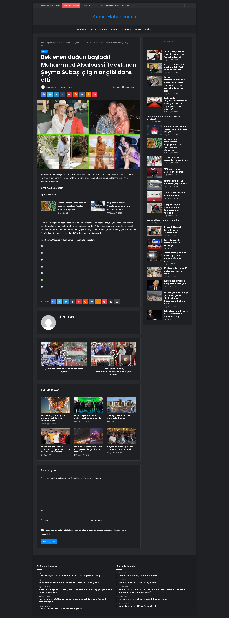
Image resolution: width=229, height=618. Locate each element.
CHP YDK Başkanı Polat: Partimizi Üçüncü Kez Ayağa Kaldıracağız (175, 54)
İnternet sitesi (96, 520)
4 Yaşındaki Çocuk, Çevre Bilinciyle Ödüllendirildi (173, 230)
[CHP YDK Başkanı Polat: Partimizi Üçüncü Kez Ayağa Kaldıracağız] (154, 55)
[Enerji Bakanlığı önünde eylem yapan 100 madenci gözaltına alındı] (154, 256)
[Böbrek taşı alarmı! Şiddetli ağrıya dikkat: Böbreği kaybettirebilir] (55, 405)
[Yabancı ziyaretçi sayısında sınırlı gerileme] (154, 161)
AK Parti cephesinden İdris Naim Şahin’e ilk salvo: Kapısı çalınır (174, 67)
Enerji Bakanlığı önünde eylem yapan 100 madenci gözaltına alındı (175, 256)
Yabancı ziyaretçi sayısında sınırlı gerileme (176, 158)
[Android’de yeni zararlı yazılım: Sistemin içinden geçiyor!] (154, 130)
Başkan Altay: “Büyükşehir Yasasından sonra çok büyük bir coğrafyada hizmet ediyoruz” (175, 103)
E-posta (45, 520)
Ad (43, 510)
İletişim (148, 29)
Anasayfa (81, 29)
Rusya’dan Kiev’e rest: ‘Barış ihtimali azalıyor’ (175, 282)
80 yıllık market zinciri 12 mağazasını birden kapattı (175, 271)
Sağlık (114, 29)
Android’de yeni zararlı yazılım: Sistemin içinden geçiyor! (176, 129)
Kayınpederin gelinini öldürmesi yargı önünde (175, 182)
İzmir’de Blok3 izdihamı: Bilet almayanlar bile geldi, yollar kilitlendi (88, 449)
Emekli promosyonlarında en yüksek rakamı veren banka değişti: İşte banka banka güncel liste (120, 6)
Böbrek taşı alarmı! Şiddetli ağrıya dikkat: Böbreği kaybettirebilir (54, 418)
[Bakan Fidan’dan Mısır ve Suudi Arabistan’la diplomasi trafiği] (154, 315)
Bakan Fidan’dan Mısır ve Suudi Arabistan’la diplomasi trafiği (176, 314)
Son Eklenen (167, 41)
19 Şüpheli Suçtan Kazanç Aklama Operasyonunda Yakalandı (172, 208)
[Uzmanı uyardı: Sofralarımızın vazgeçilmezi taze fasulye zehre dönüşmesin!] (48, 206)
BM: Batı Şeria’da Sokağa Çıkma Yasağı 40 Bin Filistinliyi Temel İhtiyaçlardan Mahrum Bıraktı (176, 298)
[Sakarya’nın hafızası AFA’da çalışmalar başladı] (121, 405)
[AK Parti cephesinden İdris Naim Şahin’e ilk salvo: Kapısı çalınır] (154, 68)
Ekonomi (103, 29)
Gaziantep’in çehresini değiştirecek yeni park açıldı (88, 416)
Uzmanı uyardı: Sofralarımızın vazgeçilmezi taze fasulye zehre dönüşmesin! (72, 206)
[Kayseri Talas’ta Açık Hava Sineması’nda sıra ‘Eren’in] (121, 436)
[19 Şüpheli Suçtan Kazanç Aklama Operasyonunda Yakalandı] (154, 208)
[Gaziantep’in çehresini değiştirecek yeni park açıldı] (88, 405)
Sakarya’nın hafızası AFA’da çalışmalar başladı (120, 416)
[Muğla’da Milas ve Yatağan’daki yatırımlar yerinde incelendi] (98, 206)
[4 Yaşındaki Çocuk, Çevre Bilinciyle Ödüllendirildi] (154, 231)
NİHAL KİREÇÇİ (51, 87)
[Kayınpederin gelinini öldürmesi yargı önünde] (154, 185)
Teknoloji (126, 29)
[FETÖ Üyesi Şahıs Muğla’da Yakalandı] (154, 173)
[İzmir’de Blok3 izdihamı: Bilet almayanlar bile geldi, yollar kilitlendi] (88, 436)
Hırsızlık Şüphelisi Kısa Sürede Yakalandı (174, 194)
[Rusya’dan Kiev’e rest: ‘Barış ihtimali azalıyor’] (154, 285)
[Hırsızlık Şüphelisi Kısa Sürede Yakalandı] (154, 196)
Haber (93, 29)
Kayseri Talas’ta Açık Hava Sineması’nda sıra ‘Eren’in (120, 448)
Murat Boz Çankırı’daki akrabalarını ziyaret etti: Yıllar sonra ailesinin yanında (55, 449)
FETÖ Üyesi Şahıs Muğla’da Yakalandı (173, 170)
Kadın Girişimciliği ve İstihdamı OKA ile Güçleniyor (174, 243)
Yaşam (138, 29)
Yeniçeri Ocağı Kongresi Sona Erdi (163, 220)
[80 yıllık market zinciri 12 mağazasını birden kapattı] (154, 272)
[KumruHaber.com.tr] (114, 16)
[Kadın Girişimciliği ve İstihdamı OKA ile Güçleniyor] (154, 244)
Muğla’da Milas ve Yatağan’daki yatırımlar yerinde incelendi (119, 206)
